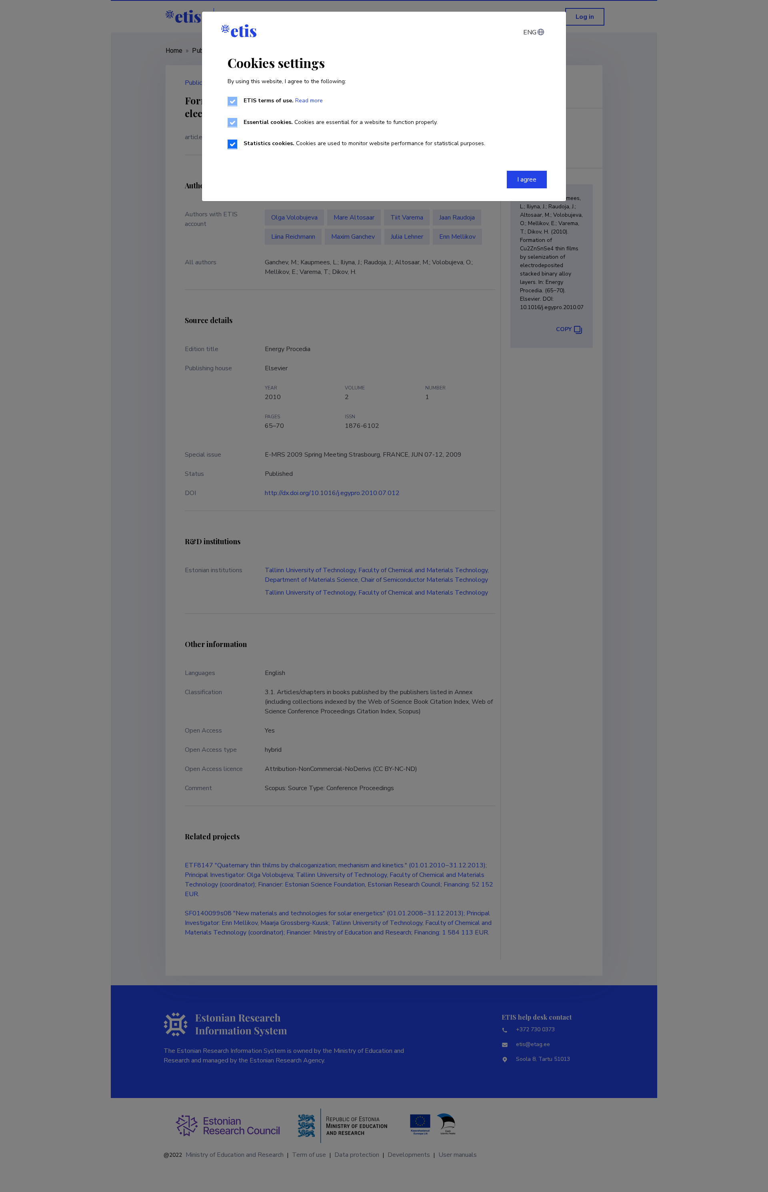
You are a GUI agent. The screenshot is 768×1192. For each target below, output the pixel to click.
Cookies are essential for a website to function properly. (341, 122)
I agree (526, 179)
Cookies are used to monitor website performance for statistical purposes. (364, 143)
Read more (309, 100)
